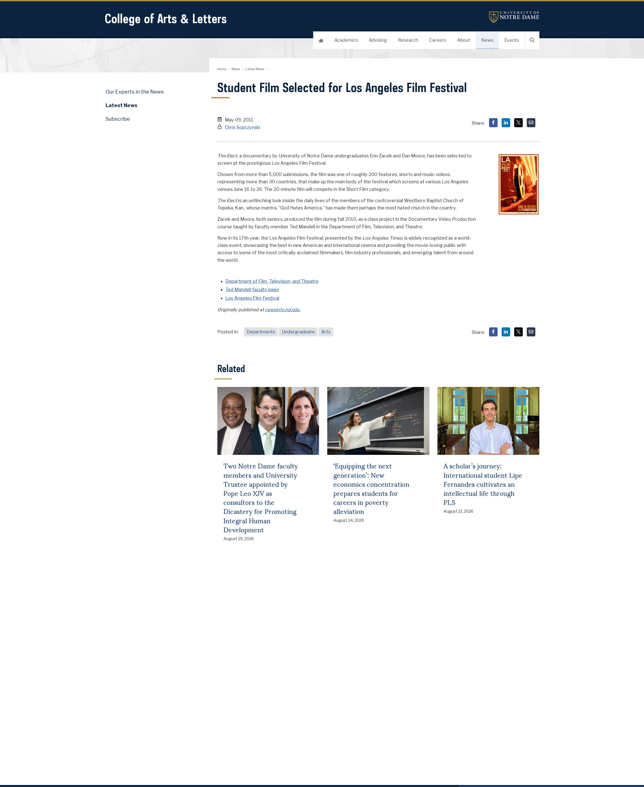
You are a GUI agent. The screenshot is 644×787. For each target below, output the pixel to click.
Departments (261, 331)
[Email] (531, 122)
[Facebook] (493, 122)
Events (511, 40)
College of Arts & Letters (166, 18)
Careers (437, 40)
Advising (378, 40)
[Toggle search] (532, 40)
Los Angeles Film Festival (252, 298)
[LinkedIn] (506, 122)
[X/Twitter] (518, 122)
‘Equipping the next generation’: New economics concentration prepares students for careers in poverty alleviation (371, 488)
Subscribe (118, 119)
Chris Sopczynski (242, 127)
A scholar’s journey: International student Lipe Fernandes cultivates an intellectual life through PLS (483, 483)
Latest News (255, 69)
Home (221, 69)
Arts (326, 331)
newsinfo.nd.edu (282, 309)
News (487, 40)
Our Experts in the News (135, 92)
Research (408, 40)
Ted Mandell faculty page (252, 289)
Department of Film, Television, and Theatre (271, 281)
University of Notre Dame (514, 17)
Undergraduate (298, 331)
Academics (346, 40)
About (463, 40)
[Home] (321, 40)
